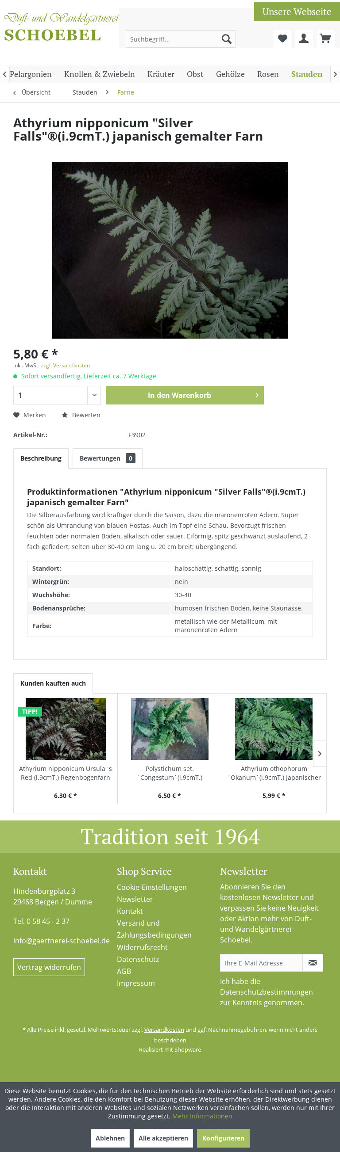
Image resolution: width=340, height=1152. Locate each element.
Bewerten (85, 415)
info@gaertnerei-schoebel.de (61, 941)
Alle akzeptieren (163, 1138)
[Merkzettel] (282, 39)
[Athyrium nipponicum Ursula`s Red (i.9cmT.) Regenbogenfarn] (65, 729)
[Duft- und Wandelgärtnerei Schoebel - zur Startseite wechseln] (61, 34)
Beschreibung (41, 458)
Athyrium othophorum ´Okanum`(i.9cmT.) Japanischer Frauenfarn (274, 773)
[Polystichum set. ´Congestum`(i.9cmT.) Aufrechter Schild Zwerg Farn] (169, 729)
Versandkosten (164, 1030)
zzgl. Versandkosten (65, 365)
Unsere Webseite (297, 11)
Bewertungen (106, 458)
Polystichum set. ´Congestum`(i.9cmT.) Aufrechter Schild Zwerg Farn (169, 773)
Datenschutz (138, 959)
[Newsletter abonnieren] (312, 963)
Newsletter (135, 899)
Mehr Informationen (202, 1116)
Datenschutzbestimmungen (266, 992)
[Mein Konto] (304, 39)
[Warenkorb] (326, 39)
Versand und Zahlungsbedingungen (154, 929)
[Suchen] (226, 39)
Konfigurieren (223, 1138)
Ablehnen (110, 1138)
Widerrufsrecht (142, 947)
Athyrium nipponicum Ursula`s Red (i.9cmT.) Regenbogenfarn (65, 773)
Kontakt (130, 911)
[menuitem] (181, 39)
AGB (124, 971)
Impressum (136, 983)
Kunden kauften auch (53, 683)
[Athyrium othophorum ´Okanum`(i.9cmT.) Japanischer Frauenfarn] (274, 729)
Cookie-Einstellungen (152, 887)
